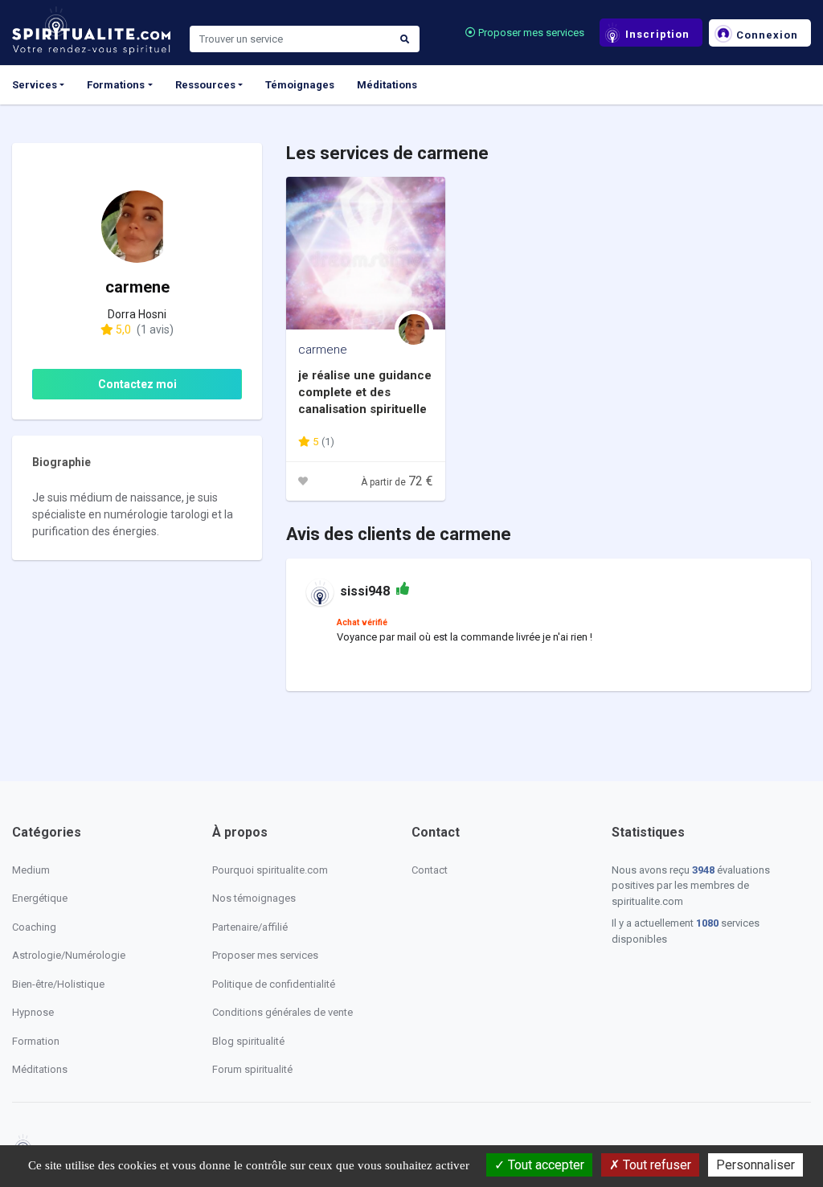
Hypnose (33, 1012)
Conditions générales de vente (282, 1012)
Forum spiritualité (252, 1069)
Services (34, 85)
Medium (31, 870)
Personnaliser (755, 1165)
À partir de (397, 482)
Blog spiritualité (248, 1041)
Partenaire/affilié (250, 927)
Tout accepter (544, 1165)
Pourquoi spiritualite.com (270, 870)
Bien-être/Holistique (58, 984)
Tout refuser (655, 1165)
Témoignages (299, 85)
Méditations (387, 85)
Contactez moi (137, 384)
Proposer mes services (530, 33)
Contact (430, 870)
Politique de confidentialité (273, 984)
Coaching (34, 927)
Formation (35, 1041)
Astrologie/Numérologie (68, 955)
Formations (116, 85)
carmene (322, 349)
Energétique (40, 898)
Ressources (205, 85)
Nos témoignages (254, 898)
